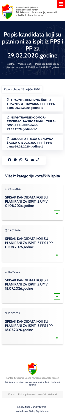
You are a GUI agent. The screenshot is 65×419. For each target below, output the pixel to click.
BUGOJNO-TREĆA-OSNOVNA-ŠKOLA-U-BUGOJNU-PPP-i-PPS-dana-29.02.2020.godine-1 (30, 142)
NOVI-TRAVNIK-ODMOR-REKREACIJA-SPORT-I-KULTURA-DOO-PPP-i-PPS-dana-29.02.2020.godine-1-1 (31, 123)
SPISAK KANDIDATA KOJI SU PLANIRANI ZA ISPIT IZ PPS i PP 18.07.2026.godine (29, 325)
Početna (10, 63)
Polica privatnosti (27, 394)
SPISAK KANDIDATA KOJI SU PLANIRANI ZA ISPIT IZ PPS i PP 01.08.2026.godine (29, 242)
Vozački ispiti (25, 63)
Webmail (52, 394)
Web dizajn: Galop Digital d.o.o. (32, 411)
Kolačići (42, 394)
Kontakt (12, 394)
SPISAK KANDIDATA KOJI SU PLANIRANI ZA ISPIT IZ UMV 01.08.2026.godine (26, 201)
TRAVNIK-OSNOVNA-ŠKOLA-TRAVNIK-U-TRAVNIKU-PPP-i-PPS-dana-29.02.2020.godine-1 (31, 104)
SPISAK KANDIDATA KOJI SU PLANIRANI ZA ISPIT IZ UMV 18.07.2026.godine (26, 284)
